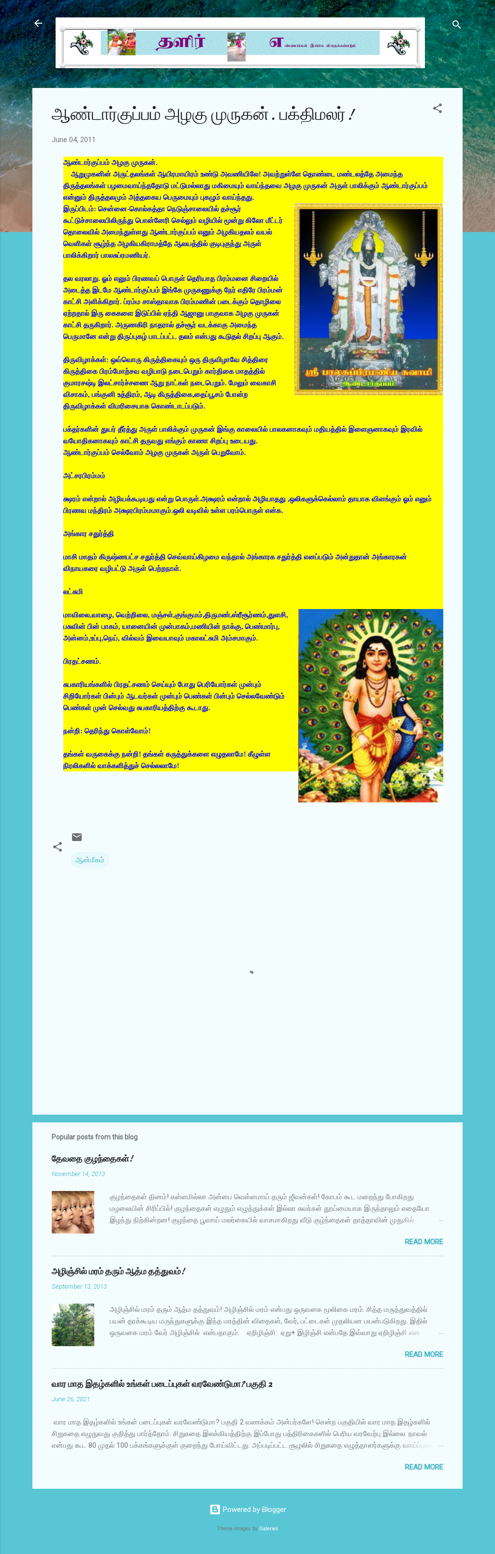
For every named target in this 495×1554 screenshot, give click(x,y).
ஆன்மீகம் (89, 860)
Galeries (268, 1528)
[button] (437, 109)
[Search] (457, 26)
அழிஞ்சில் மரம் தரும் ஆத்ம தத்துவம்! (118, 1271)
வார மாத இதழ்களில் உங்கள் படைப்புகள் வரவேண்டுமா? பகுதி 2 (162, 1384)
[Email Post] (77, 840)
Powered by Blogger (253, 1509)
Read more (424, 1241)
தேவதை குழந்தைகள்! (92, 1159)
